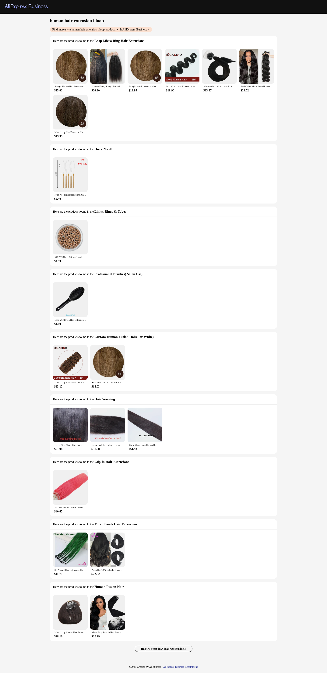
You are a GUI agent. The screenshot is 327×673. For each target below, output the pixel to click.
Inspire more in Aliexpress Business (163, 648)
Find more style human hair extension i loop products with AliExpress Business (99, 29)
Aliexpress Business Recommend (180, 666)
